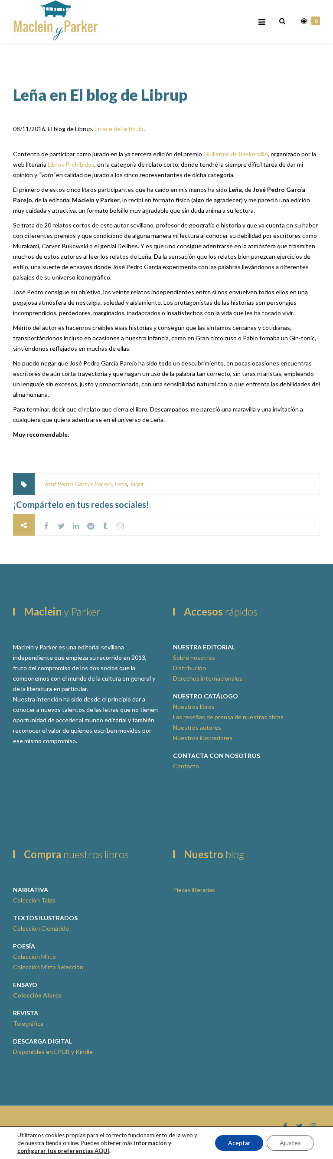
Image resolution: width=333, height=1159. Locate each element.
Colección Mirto (34, 956)
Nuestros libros (194, 706)
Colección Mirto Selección (48, 967)
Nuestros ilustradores (202, 737)
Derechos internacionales (207, 678)
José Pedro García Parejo (77, 483)
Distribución (189, 668)
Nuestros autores (197, 727)
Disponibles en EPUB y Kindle (53, 1051)
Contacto (186, 766)
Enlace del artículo (119, 128)
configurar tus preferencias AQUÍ (63, 1150)
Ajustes (290, 1142)
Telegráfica (28, 1023)
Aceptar (239, 1142)
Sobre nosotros (194, 657)
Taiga (136, 483)
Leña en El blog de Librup (100, 94)
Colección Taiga (34, 900)
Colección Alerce (37, 995)
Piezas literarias (194, 889)
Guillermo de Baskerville (235, 154)
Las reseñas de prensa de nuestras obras (228, 717)
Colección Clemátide (41, 928)
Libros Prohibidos (71, 164)
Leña (120, 483)
